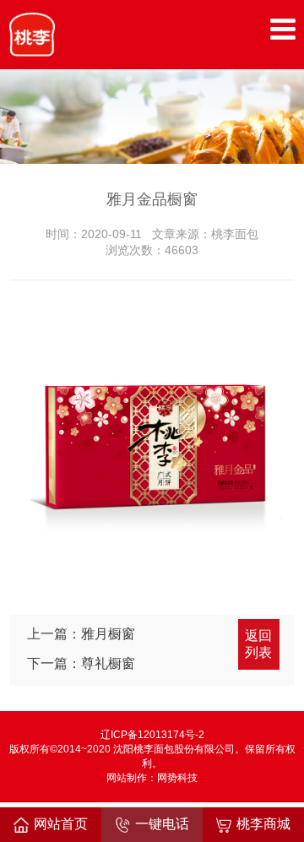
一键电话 (162, 824)
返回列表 (258, 644)
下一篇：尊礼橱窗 (81, 663)
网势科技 (177, 778)
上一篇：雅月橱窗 (81, 634)
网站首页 (61, 824)
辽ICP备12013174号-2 (152, 735)
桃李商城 (263, 824)
